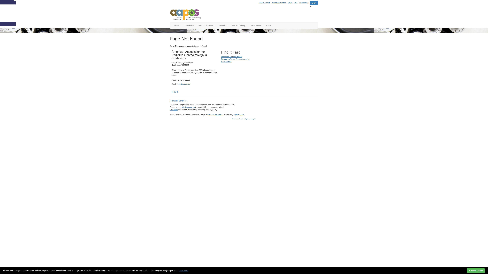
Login (314, 3)
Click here (174, 109)
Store (290, 2)
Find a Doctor (264, 2)
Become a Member (229, 56)
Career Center (235, 59)
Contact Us (303, 2)
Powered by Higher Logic (244, 119)
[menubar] (284, 2)
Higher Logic (239, 114)
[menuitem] (265, 2)
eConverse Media (215, 114)
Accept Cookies (476, 270)
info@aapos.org (184, 84)
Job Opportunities (279, 2)
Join (296, 2)
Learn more (183, 270)
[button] (177, 25)
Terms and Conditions (178, 100)
